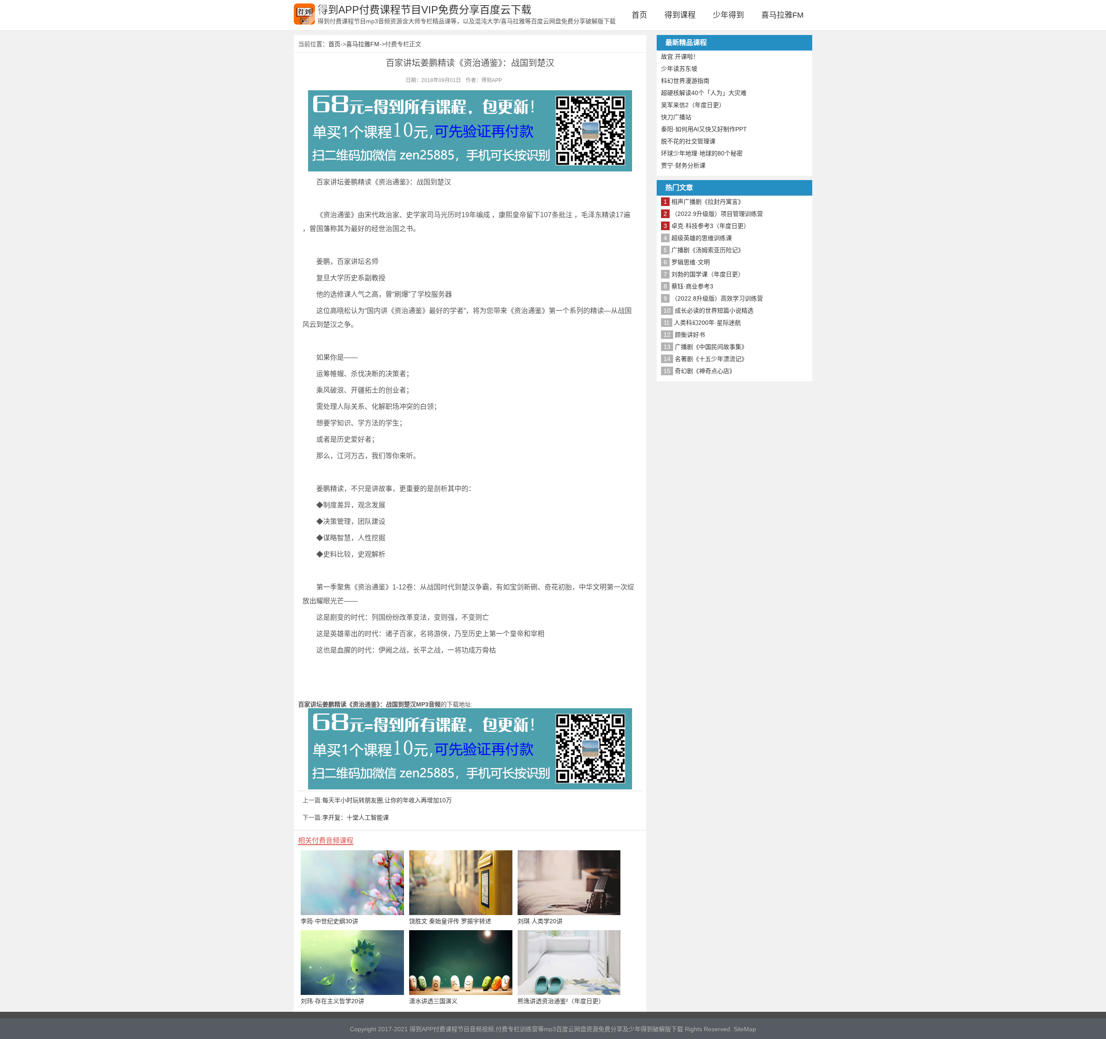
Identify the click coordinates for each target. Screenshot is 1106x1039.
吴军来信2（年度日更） (693, 104)
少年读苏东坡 (679, 68)
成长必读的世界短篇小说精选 (714, 310)
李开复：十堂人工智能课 (355, 817)
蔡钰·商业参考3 (692, 286)
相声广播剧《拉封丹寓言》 (707, 201)
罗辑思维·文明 (690, 262)
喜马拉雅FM (782, 15)
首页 (639, 15)
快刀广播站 (676, 117)
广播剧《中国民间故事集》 (711, 346)
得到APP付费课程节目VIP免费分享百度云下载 (424, 10)
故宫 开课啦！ (680, 56)
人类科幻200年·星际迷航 (707, 322)
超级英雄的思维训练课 (701, 237)
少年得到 (728, 15)
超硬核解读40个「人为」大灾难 (704, 92)
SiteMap (745, 1029)
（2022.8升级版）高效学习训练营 (717, 298)
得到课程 (680, 15)
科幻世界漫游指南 (685, 80)
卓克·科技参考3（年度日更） (710, 225)
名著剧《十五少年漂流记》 (711, 358)
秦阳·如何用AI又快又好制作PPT (704, 129)
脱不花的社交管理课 (688, 141)
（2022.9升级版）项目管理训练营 (717, 213)
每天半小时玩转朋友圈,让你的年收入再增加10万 (387, 800)
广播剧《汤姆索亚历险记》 (707, 250)
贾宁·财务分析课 (683, 165)
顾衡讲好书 (690, 334)
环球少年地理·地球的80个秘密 (702, 153)
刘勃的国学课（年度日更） (707, 274)
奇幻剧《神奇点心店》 (705, 370)
